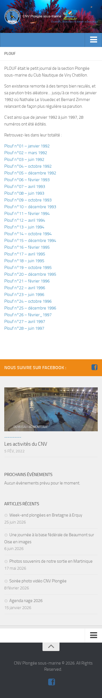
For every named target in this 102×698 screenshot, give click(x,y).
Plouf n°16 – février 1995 (27, 247)
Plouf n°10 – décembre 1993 (30, 206)
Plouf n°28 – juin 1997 (24, 328)
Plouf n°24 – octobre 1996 (28, 301)
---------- (12, 437)
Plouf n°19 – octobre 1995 (28, 267)
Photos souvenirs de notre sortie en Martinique (51, 561)
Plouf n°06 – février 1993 (27, 179)
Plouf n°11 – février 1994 (27, 213)
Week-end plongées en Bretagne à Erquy (45, 515)
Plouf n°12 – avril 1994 (24, 220)
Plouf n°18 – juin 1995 (24, 260)
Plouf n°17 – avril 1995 (24, 254)
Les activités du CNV (25, 444)
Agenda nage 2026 (25, 600)
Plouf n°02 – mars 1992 (25, 152)
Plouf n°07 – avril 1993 (24, 186)
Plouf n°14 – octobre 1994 (28, 233)
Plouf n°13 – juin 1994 (24, 227)
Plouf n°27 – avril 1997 (24, 321)
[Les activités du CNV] (51, 409)
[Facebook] (94, 367)
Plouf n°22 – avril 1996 (24, 287)
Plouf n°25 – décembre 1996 (30, 308)
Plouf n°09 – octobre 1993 (28, 200)
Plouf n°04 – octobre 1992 (28, 166)
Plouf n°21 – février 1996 (27, 281)
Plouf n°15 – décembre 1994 (30, 240)
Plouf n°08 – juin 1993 (24, 193)
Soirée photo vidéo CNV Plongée (38, 580)
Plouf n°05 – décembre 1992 (30, 173)
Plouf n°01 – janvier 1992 (27, 146)
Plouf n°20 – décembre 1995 (30, 274)
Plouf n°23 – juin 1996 (24, 294)
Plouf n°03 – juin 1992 (24, 159)
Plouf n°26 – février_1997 (28, 314)
